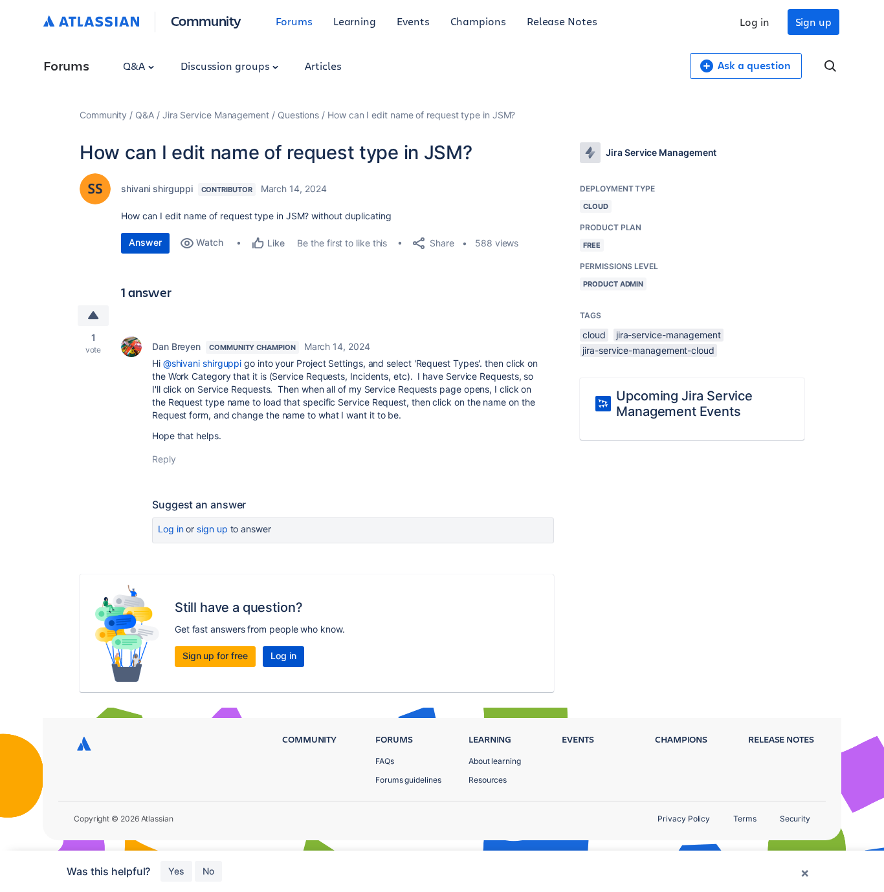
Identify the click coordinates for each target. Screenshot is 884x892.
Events (413, 21)
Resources (488, 780)
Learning (354, 21)
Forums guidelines (408, 780)
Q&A (135, 65)
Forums (294, 21)
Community (206, 20)
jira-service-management (668, 334)
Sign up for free (215, 655)
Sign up (813, 21)
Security (795, 818)
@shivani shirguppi (202, 363)
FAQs (384, 761)
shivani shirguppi (157, 188)
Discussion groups (226, 65)
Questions (298, 114)
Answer (145, 242)
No (208, 870)
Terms (745, 818)
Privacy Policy (683, 818)
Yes (176, 870)
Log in (754, 21)
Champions (478, 21)
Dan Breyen (176, 346)
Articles (323, 65)
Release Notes (562, 21)
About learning (495, 761)
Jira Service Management (215, 114)
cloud (594, 334)
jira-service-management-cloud (648, 350)
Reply (164, 458)
